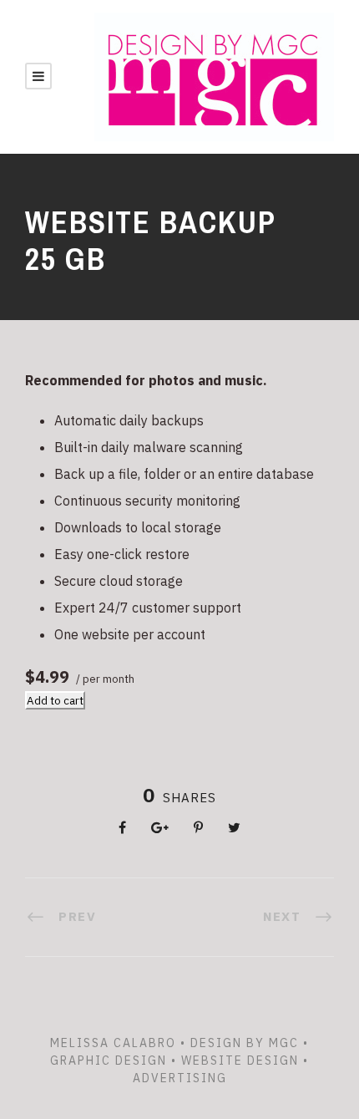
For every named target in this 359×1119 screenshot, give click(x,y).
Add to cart (55, 700)
